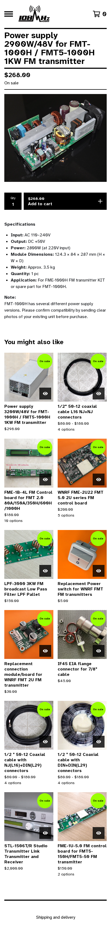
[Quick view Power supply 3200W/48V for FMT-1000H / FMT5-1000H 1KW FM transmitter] (45, 393)
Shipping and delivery (55, 917)
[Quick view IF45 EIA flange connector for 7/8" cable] (99, 651)
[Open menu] (8, 14)
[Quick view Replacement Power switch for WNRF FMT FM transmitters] (99, 571)
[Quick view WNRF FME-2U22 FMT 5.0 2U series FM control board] (99, 479)
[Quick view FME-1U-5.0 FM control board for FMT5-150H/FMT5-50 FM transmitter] (99, 833)
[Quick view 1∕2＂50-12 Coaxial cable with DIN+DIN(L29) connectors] (99, 742)
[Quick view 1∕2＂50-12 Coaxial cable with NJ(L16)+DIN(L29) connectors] (45, 742)
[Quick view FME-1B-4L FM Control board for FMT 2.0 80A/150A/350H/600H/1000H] (45, 479)
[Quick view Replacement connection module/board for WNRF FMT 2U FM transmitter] (45, 651)
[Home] (34, 14)
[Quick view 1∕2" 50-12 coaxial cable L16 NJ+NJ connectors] (99, 393)
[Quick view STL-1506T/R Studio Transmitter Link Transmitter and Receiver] (45, 833)
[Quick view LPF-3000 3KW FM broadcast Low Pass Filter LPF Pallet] (45, 571)
